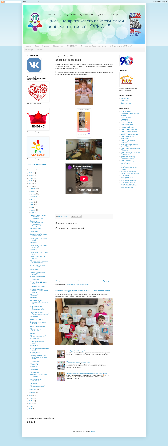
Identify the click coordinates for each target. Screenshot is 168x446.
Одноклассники (126, 103)
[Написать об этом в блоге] (74, 216)
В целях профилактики (37, 277)
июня (32, 204)
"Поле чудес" (34, 231)
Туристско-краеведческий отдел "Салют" (129, 145)
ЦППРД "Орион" (126, 120)
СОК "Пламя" (125, 175)
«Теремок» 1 (34, 333)
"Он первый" (34, 346)
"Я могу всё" (34, 295)
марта (33, 213)
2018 (30, 401)
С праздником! (35, 353)
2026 (30, 173)
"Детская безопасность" (38, 336)
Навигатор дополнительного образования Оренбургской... (36, 223)
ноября (33, 191)
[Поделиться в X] (76, 216)
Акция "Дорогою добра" (37, 326)
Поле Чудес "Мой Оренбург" (76, 351)
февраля (34, 389)
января (33, 392)
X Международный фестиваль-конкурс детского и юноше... (37, 308)
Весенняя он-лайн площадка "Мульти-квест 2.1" (39, 302)
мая (32, 207)
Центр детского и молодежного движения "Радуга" (129, 167)
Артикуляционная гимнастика (36, 380)
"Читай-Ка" (33, 383)
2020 (30, 395)
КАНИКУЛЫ (41, 50)
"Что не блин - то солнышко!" (35, 329)
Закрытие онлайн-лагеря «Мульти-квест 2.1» (38, 235)
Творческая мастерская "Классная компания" (128, 157)
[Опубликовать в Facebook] (78, 216)
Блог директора (126, 111)
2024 (30, 178)
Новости (28, 46)
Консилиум (29, 50)
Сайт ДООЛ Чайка (127, 178)
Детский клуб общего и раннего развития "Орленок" (130, 172)
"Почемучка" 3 (34, 270)
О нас (37, 46)
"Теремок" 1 (34, 367)
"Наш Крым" (34, 316)
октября (33, 194)
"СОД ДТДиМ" (72, 46)
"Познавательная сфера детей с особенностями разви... (38, 357)
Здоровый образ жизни (37, 286)
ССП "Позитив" (126, 118)
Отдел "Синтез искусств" (129, 132)
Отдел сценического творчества (127, 137)
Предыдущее (107, 281)
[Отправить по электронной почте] (72, 216)
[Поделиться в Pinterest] (80, 216)
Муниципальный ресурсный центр (93, 46)
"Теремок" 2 (34, 364)
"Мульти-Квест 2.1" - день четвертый (38, 246)
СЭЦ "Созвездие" (127, 122)
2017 (30, 403)
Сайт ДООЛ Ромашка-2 (128, 180)
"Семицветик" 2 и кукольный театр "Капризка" (39, 261)
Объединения (58, 46)
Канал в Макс (125, 98)
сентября (34, 196)
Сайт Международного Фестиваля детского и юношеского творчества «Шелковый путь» (129, 185)
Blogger (93, 431)
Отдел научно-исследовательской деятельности (127, 162)
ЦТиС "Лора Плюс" (127, 125)
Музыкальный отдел (127, 127)
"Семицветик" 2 (35, 361)
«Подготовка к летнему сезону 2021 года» (37, 266)
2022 (30, 183)
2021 (30, 186)
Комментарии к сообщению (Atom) (78, 284)
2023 (30, 181)
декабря (33, 188)
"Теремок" (33, 249)
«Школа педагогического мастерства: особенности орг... (38, 216)
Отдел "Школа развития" (129, 129)
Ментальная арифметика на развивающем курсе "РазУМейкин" (87, 373)
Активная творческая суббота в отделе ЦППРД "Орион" (39, 290)
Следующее (60, 281)
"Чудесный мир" (35, 229)
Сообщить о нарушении (36, 164)
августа (33, 199)
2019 (30, 398)
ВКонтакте (124, 100)
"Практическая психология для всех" (78, 362)
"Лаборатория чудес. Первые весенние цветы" (39, 313)
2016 (30, 406)
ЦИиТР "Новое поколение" (129, 134)
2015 (30, 409)
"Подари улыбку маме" (37, 386)
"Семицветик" (34, 279)
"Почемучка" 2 (34, 369)
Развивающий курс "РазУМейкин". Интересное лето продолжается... (83, 291)
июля (32, 202)
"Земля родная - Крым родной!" (37, 273)
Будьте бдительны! (36, 319)
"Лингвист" (33, 298)
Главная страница (84, 281)
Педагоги (45, 46)
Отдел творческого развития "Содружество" (130, 153)
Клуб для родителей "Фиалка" (121, 46)
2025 (30, 175)
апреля (33, 210)
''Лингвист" (33, 243)
